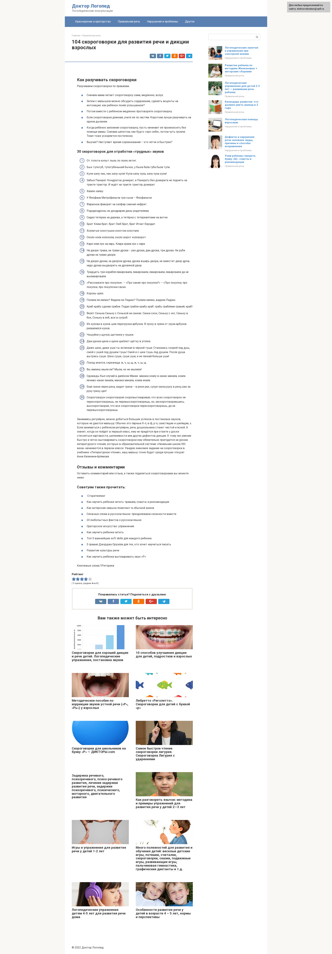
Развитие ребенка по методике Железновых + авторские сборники (241, 68)
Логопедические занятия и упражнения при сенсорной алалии (241, 50)
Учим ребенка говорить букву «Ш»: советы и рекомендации (240, 159)
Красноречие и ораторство (93, 21)
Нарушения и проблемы (162, 21)
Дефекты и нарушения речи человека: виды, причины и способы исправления (239, 141)
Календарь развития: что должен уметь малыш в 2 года (241, 105)
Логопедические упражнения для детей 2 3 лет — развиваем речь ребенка (242, 87)
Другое (190, 21)
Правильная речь (129, 21)
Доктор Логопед (91, 6)
